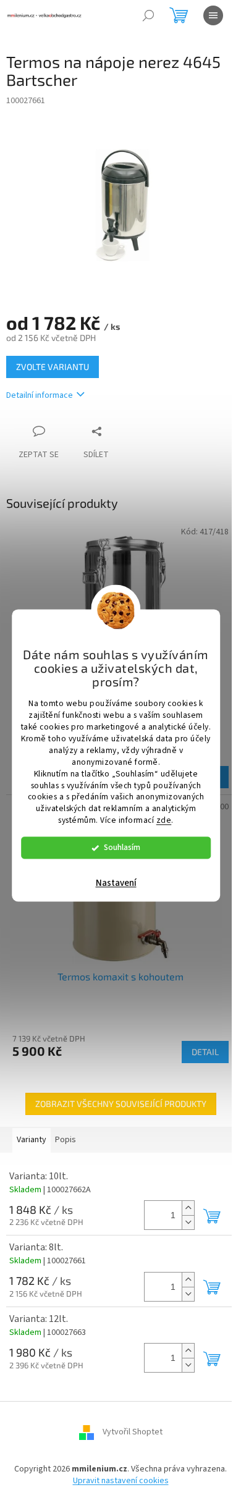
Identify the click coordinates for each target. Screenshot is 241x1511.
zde (164, 821)
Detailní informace (39, 395)
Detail (205, 1051)
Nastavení (116, 883)
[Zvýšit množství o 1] (188, 1208)
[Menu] (213, 15)
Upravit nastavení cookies (121, 1481)
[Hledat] (148, 15)
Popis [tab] (65, 1140)
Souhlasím (122, 848)
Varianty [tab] (31, 1140)
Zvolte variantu (52, 366)
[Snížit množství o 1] (188, 1222)
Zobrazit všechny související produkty (120, 1103)
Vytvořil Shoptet (133, 1432)
